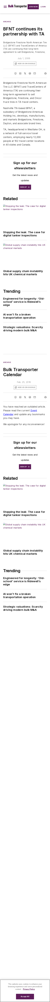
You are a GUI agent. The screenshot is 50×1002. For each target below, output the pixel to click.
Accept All (25, 997)
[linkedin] (20, 73)
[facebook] (15, 73)
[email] (34, 73)
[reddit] (30, 73)
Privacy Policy (29, 989)
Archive (7, 22)
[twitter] (25, 73)
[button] (5, 7)
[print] (45, 73)
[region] (25, 991)
